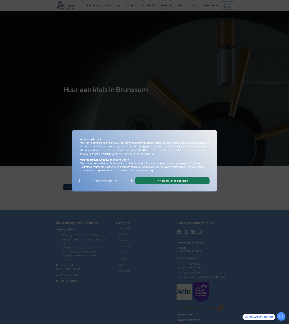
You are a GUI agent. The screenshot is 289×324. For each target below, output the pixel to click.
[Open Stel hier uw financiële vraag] (281, 317)
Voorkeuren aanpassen (105, 180)
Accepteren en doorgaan (173, 180)
